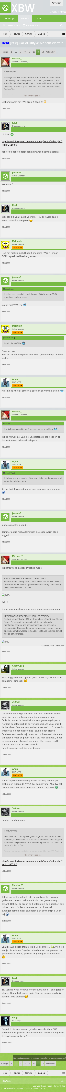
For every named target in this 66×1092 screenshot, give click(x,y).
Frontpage (10, 18)
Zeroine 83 (17, 885)
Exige (15, 1017)
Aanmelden (56, 3)
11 (38, 52)
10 (34, 52)
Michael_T (17, 58)
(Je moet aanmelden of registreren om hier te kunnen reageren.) (39, 1058)
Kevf (14, 123)
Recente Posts (33, 25)
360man (16, 702)
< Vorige (4, 52)
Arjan (15, 379)
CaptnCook (18, 666)
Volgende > (50, 52)
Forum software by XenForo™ (13, 1088)
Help (61, 1081)
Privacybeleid (59, 1086)
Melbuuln (17, 241)
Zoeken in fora (13, 25)
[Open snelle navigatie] (63, 34)
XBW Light (7, 1081)
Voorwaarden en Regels (42, 1086)
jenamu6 (16, 173)
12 (43, 52)
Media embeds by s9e (36, 1088)
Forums (25, 18)
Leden (38, 18)
